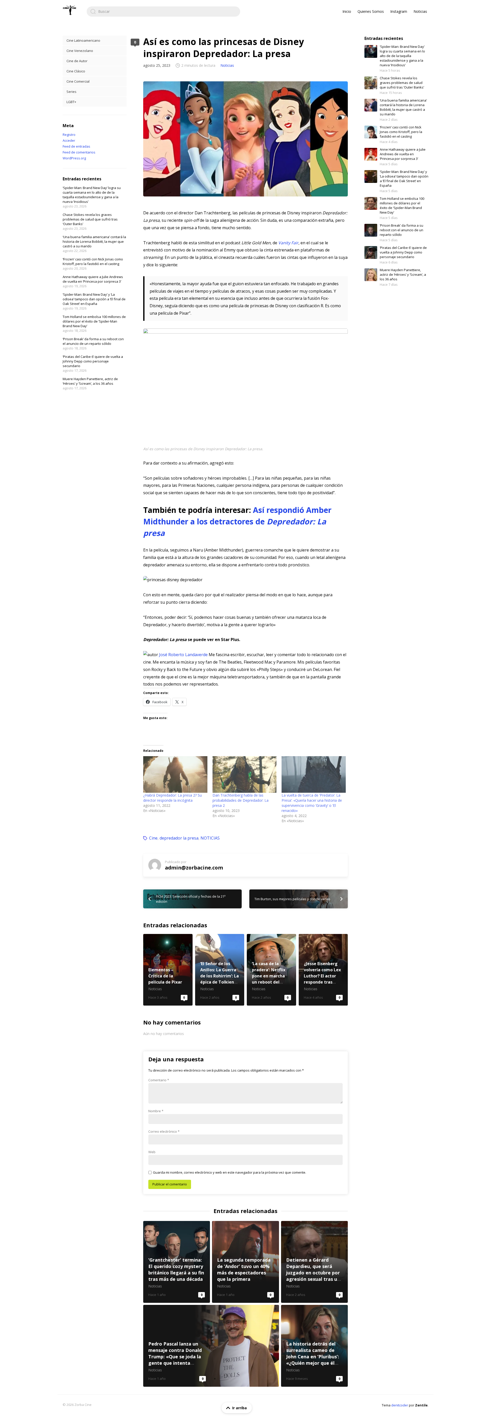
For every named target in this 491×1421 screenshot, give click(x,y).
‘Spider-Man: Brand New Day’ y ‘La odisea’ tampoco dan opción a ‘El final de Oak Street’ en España (94, 299)
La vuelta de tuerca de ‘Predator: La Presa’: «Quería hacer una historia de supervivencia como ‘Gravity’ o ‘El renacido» (312, 803)
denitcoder (399, 1405)
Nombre (155, 1111)
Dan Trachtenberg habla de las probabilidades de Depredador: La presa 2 (241, 800)
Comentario (158, 1080)
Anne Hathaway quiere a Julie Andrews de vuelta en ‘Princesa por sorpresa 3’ (93, 279)
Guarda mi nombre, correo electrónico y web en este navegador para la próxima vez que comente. (229, 1172)
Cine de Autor (76, 61)
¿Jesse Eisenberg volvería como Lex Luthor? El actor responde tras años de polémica (323, 970)
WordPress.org (74, 158)
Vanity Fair (288, 243)
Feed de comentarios (79, 152)
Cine (153, 838)
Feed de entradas (76, 146)
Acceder (69, 140)
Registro (69, 134)
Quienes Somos (371, 11)
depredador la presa (179, 838)
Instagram (398, 11)
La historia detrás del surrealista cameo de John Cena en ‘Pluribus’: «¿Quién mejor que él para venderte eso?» (314, 1346)
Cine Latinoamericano (83, 40)
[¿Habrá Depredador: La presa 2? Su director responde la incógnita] (175, 774)
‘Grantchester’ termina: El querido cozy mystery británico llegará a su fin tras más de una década (176, 1262)
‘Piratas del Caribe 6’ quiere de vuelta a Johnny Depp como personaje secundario (93, 361)
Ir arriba (239, 1407)
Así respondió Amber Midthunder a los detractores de (237, 521)
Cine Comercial (78, 81)
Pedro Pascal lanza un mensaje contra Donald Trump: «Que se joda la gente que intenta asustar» (211, 1346)
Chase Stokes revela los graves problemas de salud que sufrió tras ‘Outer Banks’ (90, 219)
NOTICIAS (210, 838)
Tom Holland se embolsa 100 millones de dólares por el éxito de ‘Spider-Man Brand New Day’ (94, 321)
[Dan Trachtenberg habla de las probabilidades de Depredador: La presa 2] (245, 774)
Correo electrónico (164, 1131)
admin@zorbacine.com (194, 867)
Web (151, 1152)
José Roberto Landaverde (183, 654)
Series (71, 91)
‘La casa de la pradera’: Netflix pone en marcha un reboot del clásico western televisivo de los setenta (271, 970)
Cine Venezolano (79, 50)
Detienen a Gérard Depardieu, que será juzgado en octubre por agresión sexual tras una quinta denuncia (314, 1262)
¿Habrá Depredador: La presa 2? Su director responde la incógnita (172, 798)
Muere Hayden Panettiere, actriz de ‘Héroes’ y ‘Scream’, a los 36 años (90, 381)
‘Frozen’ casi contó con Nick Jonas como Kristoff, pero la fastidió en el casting (93, 261)
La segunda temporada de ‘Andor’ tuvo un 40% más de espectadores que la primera (245, 1262)
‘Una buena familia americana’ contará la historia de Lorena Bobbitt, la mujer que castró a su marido (94, 241)
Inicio (346, 11)
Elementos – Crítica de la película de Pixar (168, 970)
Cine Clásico (75, 71)
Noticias (420, 11)
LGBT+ (71, 102)
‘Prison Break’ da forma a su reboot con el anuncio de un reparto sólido (93, 341)
